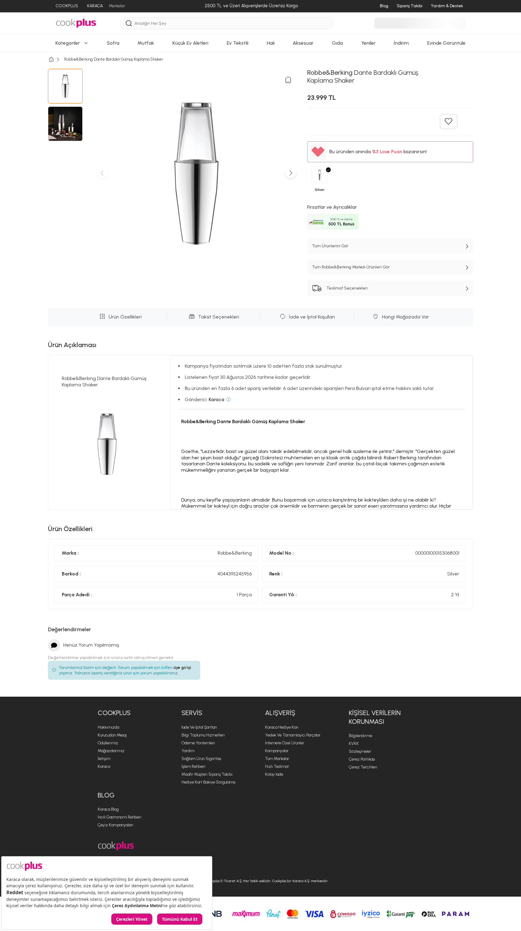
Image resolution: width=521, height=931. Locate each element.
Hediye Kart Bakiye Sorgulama (208, 782)
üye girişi (182, 667)
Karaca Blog (108, 809)
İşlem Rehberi (193, 766)
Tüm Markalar (277, 758)
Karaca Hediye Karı (281, 727)
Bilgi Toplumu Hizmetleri (203, 735)
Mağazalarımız (111, 750)
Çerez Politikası (362, 759)
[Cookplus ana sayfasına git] (116, 846)
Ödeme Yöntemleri (198, 743)
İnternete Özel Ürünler (284, 743)
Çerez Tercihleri (363, 767)
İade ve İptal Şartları (199, 727)
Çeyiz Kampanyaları (115, 825)
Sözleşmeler (360, 751)
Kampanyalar (277, 750)
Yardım (188, 750)
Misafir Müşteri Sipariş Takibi (207, 774)
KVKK (354, 743)
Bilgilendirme (360, 735)
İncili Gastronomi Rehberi (119, 817)
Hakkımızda (108, 727)
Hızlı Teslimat (277, 766)
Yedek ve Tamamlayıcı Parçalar (292, 735)
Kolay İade (274, 774)
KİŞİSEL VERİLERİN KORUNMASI (375, 717)
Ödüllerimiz (108, 743)
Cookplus (114, 713)
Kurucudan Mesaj (112, 735)
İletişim (104, 758)
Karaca (104, 766)
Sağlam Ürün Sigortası (201, 758)
